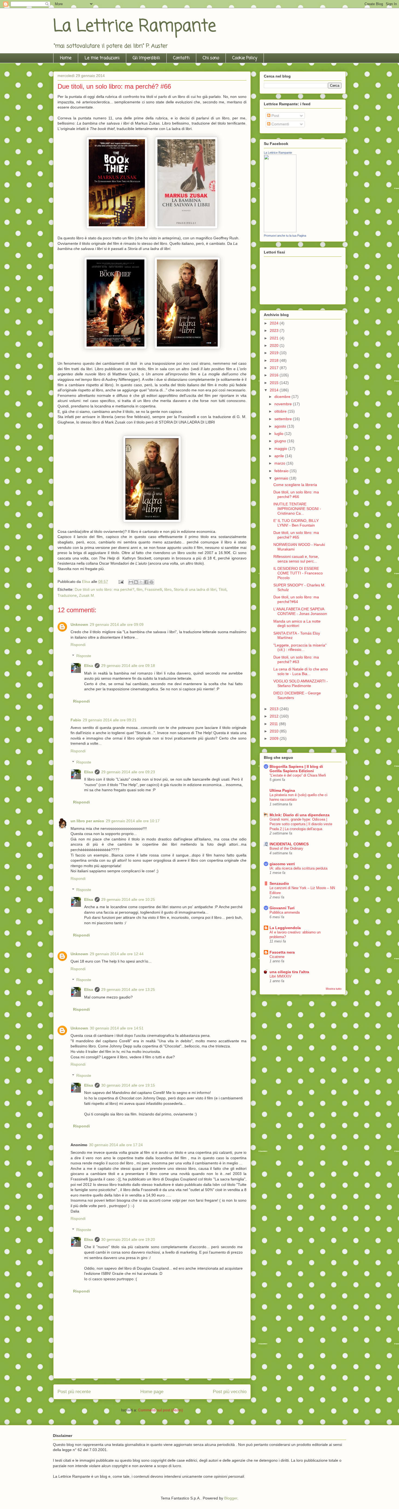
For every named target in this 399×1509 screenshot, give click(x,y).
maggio (281, 448)
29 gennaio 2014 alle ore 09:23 (128, 772)
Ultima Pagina (282, 790)
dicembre (283, 396)
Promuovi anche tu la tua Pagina (285, 235)
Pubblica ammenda (285, 912)
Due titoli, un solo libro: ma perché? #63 (296, 659)
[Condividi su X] (141, 582)
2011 (274, 724)
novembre (283, 404)
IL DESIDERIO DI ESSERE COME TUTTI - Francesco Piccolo (298, 573)
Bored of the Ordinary (286, 848)
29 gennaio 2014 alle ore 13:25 (128, 989)
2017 (275, 368)
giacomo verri (282, 864)
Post (274, 115)
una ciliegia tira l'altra (289, 972)
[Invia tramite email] (131, 582)
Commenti (279, 124)
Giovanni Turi (282, 908)
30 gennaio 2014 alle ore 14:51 (117, 1028)
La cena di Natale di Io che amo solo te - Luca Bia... (300, 671)
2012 (275, 716)
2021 (275, 338)
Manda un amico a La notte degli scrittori (297, 623)
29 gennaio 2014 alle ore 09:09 (117, 624)
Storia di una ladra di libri (195, 589)
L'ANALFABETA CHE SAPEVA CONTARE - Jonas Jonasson (300, 611)
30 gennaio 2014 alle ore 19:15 (128, 1085)
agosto (280, 426)
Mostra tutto (333, 988)
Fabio (76, 720)
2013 (275, 709)
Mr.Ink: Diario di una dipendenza (300, 815)
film (139, 589)
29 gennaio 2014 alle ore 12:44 (117, 954)
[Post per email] (121, 581)
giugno (280, 441)
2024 (275, 323)
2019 (275, 353)
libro (168, 589)
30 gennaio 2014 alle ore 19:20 (128, 1239)
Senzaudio (279, 883)
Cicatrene (277, 957)
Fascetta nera (282, 952)
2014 (275, 390)
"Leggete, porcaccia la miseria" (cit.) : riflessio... (300, 647)
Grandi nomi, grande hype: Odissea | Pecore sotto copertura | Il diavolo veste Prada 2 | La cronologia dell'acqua (301, 824)
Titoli (222, 589)
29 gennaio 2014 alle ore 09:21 (110, 720)
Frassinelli (153, 589)
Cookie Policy (244, 58)
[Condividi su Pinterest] (151, 582)
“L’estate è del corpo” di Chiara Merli (298, 775)
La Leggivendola (285, 928)
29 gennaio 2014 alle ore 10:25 (128, 899)
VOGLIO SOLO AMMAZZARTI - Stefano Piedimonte (300, 683)
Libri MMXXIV (281, 976)
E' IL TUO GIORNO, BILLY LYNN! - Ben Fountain (296, 522)
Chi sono (211, 58)
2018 (275, 360)
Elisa (88, 665)
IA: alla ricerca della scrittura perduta (298, 868)
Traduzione (67, 595)
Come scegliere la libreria (295, 485)
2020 (275, 345)
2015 (275, 383)
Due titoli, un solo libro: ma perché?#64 (296, 599)
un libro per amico (87, 821)
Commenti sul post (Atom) (160, 1410)
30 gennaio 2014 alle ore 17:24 (116, 1145)
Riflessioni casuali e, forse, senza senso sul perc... (296, 558)
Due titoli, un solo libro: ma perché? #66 (296, 494)
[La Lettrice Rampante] (280, 231)
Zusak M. (87, 595)
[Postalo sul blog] (136, 582)
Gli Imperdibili (146, 58)
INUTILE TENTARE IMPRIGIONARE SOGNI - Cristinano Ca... (297, 508)
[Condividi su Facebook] (146, 582)
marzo (280, 463)
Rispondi (78, 644)
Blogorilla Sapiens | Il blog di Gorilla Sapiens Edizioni (296, 768)
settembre (283, 419)
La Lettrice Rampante (134, 26)
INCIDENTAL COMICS (289, 844)
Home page (151, 1391)
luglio (279, 433)
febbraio (282, 471)
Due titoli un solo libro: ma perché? (104, 589)
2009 (275, 738)
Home (65, 58)
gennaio (281, 478)
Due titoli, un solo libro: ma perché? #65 (296, 534)
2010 (275, 731)
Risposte (83, 656)
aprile (279, 456)
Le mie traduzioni (102, 58)
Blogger (230, 1498)
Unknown (79, 624)
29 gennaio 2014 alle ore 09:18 (128, 665)
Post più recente (74, 1391)
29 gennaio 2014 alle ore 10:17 (133, 821)
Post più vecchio (229, 1391)
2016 (275, 375)
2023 (275, 330)
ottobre (281, 411)
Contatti (181, 58)
